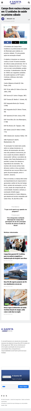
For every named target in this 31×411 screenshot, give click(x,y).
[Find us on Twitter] (6, 396)
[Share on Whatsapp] (23, 42)
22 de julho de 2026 (8, 286)
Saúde (6, 250)
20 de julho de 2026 (8, 314)
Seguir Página (23, 386)
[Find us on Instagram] (3, 396)
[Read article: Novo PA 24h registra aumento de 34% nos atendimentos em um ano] (15, 272)
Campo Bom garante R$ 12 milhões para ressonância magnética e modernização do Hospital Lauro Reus (15, 256)
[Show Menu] (2, 2)
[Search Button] (29, 2)
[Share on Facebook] (7, 42)
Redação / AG (11, 18)
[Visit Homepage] (15, 2)
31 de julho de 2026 (8, 260)
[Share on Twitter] (15, 42)
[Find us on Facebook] (1, 396)
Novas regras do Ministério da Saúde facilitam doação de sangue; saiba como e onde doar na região (15, 310)
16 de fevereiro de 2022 (9, 21)
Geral (6, 278)
